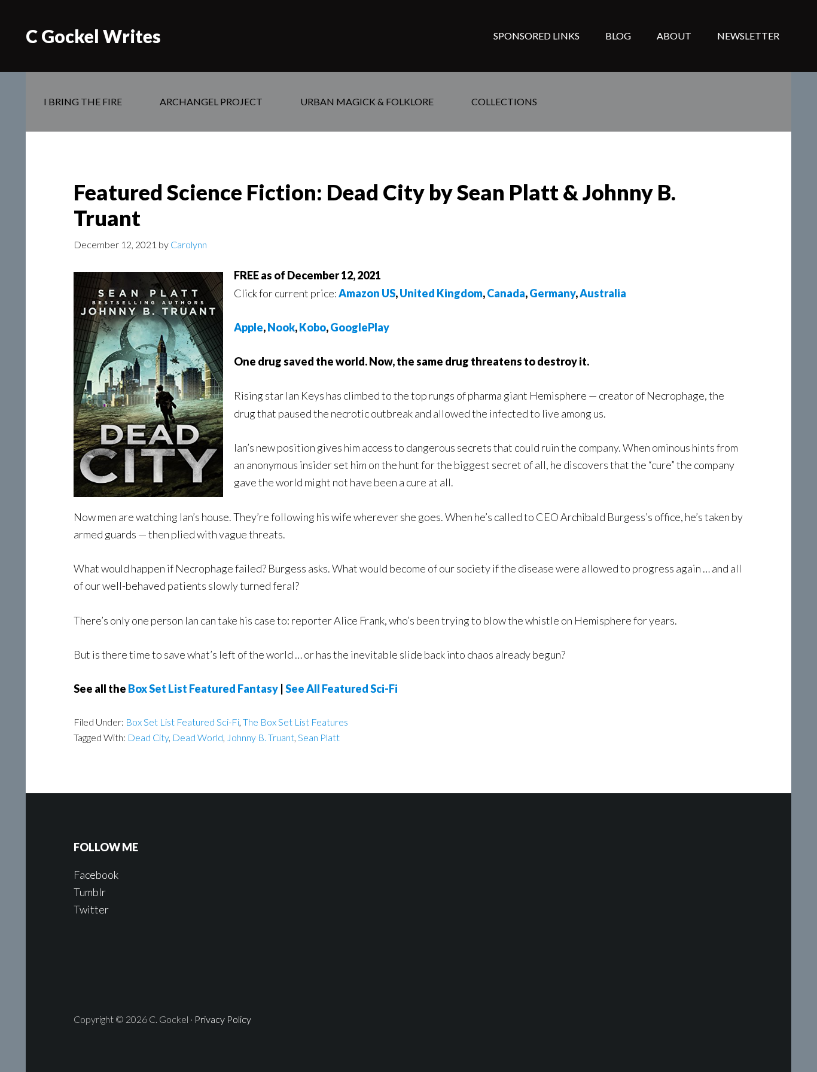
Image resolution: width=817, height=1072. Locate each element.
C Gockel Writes (93, 36)
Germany (552, 293)
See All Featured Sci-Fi (341, 688)
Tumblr (90, 892)
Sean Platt (319, 737)
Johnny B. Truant (260, 737)
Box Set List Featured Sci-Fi (182, 721)
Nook (281, 327)
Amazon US (367, 293)
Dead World (197, 737)
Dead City (148, 737)
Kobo (312, 327)
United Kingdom (441, 293)
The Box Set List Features (295, 721)
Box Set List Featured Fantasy (203, 688)
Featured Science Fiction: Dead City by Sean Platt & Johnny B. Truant (375, 205)
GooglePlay (359, 327)
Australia (603, 293)
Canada (506, 293)
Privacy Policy (222, 1019)
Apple (248, 327)
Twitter (91, 909)
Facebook (96, 874)
